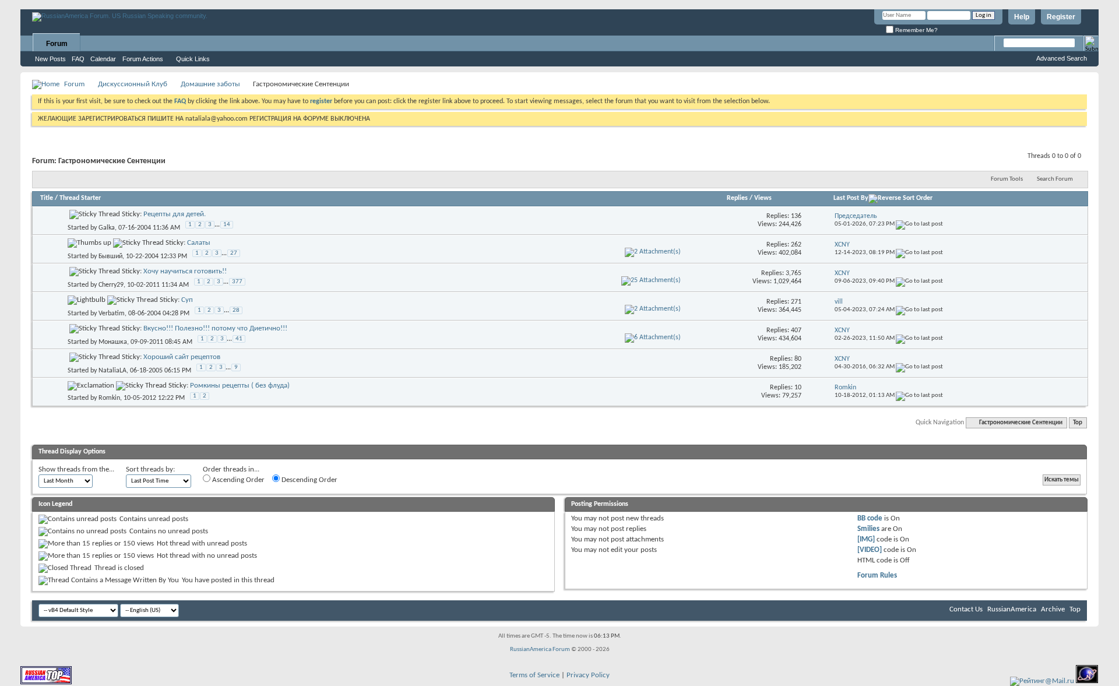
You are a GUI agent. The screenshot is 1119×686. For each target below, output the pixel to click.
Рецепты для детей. (174, 214)
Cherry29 (111, 285)
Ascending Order (237, 480)
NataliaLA (112, 370)
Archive (1053, 609)
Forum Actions (142, 58)
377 (237, 282)
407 (796, 330)
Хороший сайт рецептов (181, 357)
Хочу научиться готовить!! (185, 271)
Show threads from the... (76, 469)
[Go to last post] (919, 224)
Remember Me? (915, 30)
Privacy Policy (588, 675)
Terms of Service (534, 675)
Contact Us (966, 609)
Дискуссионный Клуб (132, 84)
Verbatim (111, 313)
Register (1061, 17)
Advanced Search (1061, 58)
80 (797, 359)
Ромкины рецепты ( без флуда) (240, 385)
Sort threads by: (150, 469)
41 (238, 339)
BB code (869, 518)
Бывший (110, 256)
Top (1077, 423)
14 (226, 224)
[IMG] (866, 539)
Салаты (198, 243)
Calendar (103, 58)
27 (233, 253)
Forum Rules (877, 575)
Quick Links (193, 58)
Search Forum (1055, 179)
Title (46, 198)
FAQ (78, 58)
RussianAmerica (1011, 609)
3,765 (793, 273)
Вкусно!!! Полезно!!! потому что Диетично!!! (215, 328)
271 (796, 301)
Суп (187, 300)
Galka (106, 227)
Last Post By (850, 198)
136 (796, 216)
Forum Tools (1007, 179)
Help (1021, 17)
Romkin (109, 398)
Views (763, 198)
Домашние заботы (210, 84)
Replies (737, 198)
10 (797, 387)
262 (796, 244)
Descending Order (308, 480)
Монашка (112, 342)
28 (236, 310)
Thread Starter (80, 198)
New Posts (50, 58)
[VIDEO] (869, 550)
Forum (57, 44)
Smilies (868, 529)
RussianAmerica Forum (540, 649)
